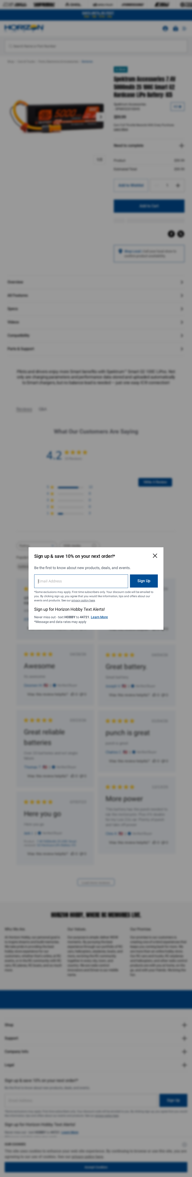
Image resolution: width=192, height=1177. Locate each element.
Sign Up (143, 581)
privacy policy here (83, 600)
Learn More (99, 617)
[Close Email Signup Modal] (155, 556)
